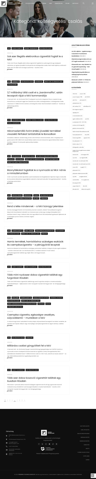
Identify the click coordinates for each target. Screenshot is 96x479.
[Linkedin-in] (42, 444)
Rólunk (67, 3)
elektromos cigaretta (18, 120)
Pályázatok (76, 170)
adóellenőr (15, 298)
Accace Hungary (77, 97)
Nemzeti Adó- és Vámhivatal (80, 161)
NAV (75, 157)
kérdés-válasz (77, 144)
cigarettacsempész (17, 267)
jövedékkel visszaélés (56, 298)
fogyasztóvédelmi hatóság (41, 298)
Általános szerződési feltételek (73, 474)
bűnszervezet (28, 195)
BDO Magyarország (78, 109)
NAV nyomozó (19, 159)
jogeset (87, 138)
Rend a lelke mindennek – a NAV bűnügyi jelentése (35, 206)
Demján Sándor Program (83, 433)
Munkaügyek (85, 154)
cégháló (36, 195)
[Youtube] (49, 444)
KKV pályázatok (77, 141)
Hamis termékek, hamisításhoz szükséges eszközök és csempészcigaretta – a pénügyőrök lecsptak (35, 243)
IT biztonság (77, 138)
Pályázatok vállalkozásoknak (80, 173)
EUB (87, 119)
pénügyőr (44, 233)
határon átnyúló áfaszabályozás (81, 131)
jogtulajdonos (60, 230)
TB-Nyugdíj (85, 179)
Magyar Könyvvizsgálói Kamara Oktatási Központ (81, 151)
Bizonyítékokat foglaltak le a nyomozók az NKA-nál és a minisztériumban (36, 172)
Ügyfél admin (86, 456)
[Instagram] (46, 444)
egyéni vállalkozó (77, 119)
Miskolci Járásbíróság (14, 123)
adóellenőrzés (77, 103)
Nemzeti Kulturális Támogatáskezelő (18, 162)
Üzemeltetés (86, 444)
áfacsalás (76, 189)
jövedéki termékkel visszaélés (35, 120)
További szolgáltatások (83, 452)
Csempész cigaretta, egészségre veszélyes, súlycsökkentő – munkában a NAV (31, 316)
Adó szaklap (77, 106)
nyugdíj (83, 167)
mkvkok (75, 154)
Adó (9, 48)
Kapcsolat (75, 3)
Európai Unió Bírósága (78, 125)
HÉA (87, 134)
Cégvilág (76, 112)
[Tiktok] (53, 444)
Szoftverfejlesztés (84, 426)
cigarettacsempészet (31, 267)
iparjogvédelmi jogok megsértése (45, 230)
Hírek (50, 3)
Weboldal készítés (85, 437)
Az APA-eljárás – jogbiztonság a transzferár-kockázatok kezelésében (81, 53)
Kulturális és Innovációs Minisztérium (47, 156)
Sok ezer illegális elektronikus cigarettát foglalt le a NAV (35, 58)
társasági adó (77, 183)
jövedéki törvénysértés (31, 48)
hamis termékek (29, 230)
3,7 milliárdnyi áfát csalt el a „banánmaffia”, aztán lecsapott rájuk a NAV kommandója (35, 94)
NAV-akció (36, 198)
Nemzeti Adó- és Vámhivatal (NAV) (53, 81)
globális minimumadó (78, 128)
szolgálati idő (83, 176)
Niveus (75, 167)
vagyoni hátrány (12, 84)
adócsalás (83, 100)
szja (74, 176)
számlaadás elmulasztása (15, 307)
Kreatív (87, 448)
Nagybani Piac (38, 81)
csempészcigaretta (17, 230)
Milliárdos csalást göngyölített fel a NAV (29, 345)
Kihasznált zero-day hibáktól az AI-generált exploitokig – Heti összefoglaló (81, 67)
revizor (48, 303)
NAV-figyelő (83, 157)
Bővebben (10, 69)
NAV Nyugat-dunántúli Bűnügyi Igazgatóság (19, 198)
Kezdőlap (19, 3)
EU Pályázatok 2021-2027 (79, 122)
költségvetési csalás (46, 48)
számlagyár (44, 198)
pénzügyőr (41, 303)
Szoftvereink (42, 3)
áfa (85, 186)
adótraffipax (87, 106)
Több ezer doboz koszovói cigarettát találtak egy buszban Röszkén (34, 379)
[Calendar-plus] (56, 444)
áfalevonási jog (85, 189)
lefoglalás (11, 159)
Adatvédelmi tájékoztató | (56, 474)
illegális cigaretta (17, 48)
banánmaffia (15, 81)
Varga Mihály (76, 186)
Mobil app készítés (85, 429)
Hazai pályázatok (77, 134)
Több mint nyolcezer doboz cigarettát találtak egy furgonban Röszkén (34, 276)
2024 (75, 93)
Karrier (87, 459)
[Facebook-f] (39, 444)
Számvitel (76, 179)
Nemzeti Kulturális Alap (52, 159)
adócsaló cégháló (17, 195)
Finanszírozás (59, 3)
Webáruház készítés (84, 441)
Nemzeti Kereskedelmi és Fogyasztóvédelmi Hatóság (22, 303)
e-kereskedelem (77, 116)
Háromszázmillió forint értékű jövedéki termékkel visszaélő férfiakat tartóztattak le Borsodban (34, 132)
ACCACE (82, 93)
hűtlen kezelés (16, 156)
